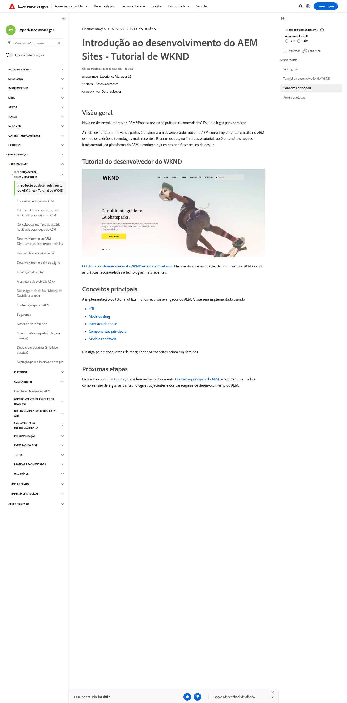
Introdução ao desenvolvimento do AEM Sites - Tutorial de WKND (40, 188)
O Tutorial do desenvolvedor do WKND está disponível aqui (127, 266)
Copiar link (314, 50)
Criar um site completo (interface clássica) (38, 335)
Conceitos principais (297, 88)
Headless (14, 145)
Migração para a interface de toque (40, 362)
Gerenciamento (18, 504)
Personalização (25, 436)
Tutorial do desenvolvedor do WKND (306, 78)
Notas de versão (19, 69)
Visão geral (290, 69)
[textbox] (34, 43)
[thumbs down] (197, 697)
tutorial (119, 379)
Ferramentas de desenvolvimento (26, 425)
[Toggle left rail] (64, 18)
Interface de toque (103, 323)
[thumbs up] (187, 697)
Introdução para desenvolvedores (26, 174)
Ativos (12, 107)
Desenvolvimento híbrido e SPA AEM (34, 413)
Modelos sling (99, 316)
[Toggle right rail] (283, 18)
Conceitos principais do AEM (197, 379)
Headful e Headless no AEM (32, 391)
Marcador (294, 50)
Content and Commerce (24, 135)
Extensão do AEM (25, 445)
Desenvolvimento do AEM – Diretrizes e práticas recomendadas (40, 241)
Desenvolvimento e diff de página (39, 262)
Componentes (23, 381)
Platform (20, 372)
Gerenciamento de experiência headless (34, 401)
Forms (12, 116)
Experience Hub (18, 88)
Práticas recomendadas (30, 464)
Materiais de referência (32, 324)
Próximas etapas (294, 97)
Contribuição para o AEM (33, 305)
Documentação (94, 28)
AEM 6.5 (118, 28)
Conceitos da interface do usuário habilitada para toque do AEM (38, 227)
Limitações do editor (30, 272)
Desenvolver (19, 164)
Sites (11, 97)
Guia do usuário (143, 28)
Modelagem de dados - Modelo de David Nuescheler (39, 293)
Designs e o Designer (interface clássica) (37, 349)
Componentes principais (107, 331)
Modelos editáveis (102, 338)
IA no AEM (14, 126)
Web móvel (21, 473)
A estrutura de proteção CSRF (36, 281)
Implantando (20, 484)
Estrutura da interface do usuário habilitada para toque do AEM (38, 212)
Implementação (18, 154)
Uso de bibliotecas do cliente (35, 253)
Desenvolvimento (106, 84)
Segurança (15, 79)
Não (305, 40)
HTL (92, 308)
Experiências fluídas (24, 493)
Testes (18, 455)
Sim (293, 40)
